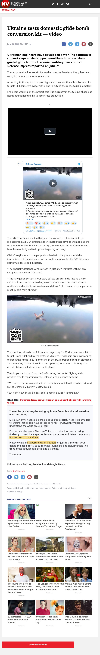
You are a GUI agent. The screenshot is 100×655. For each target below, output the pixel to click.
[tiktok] (62, 3)
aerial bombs (45, 488)
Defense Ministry (59, 488)
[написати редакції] (84, 44)
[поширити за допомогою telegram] (77, 44)
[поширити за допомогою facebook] (64, 44)
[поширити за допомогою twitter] (70, 44)
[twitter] (53, 3)
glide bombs (27, 62)
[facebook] (58, 3)
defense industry (14, 491)
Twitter (27, 464)
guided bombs (31, 488)
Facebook (38, 464)
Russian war (8, 10)
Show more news (38, 644)
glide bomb (18, 488)
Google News (57, 464)
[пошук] (90, 3)
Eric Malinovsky (19, 471)
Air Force (72, 488)
